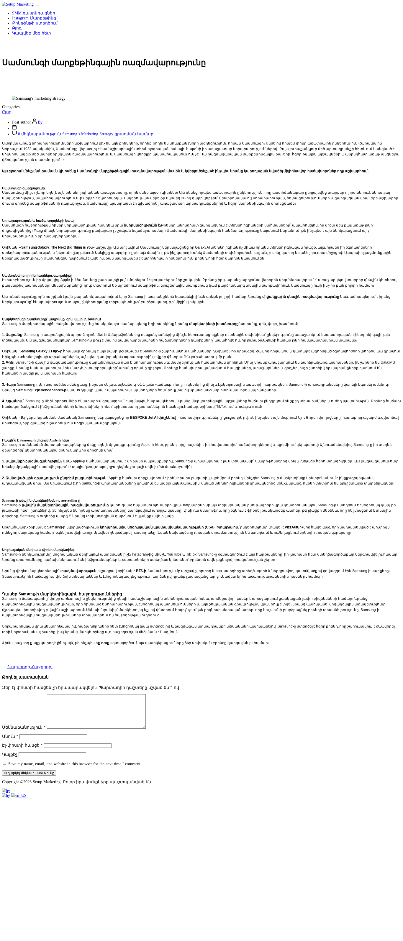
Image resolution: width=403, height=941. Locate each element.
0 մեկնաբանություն (85, 134)
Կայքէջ (9, 754)
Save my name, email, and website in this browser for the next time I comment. (75, 763)
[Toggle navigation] (36, 5)
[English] (19, 795)
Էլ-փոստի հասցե (22, 745)
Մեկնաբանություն (24, 727)
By (40, 122)
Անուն (10, 736)
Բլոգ (7, 112)
